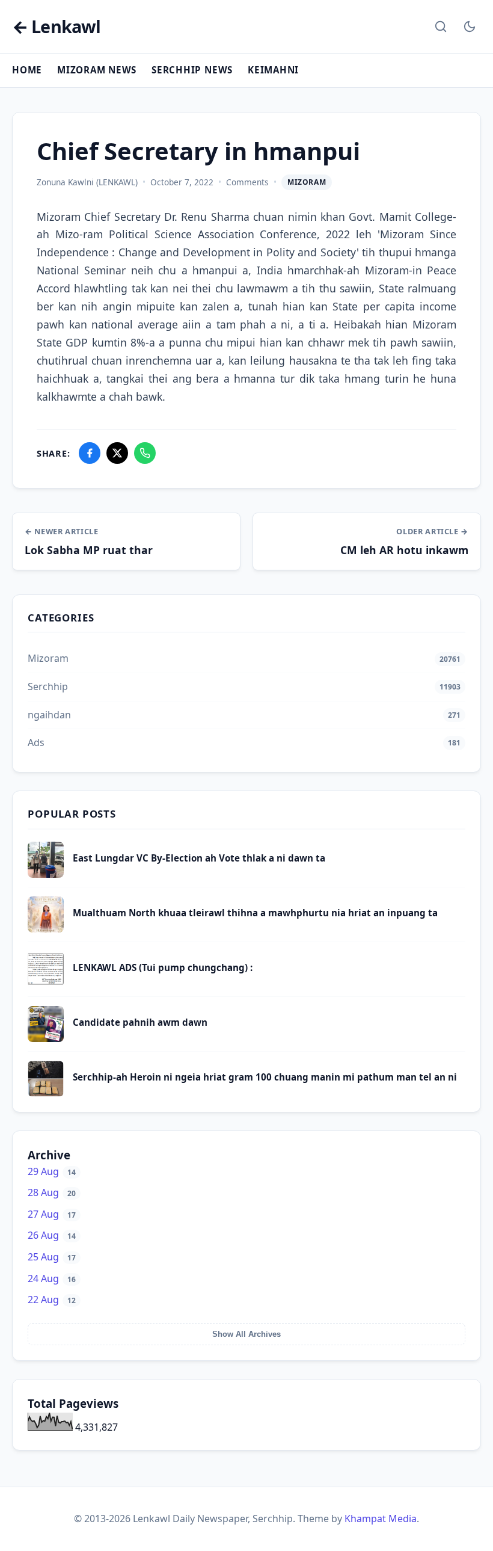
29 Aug (52, 1171)
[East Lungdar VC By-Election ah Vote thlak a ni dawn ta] (46, 874)
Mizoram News (96, 70)
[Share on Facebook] (89, 453)
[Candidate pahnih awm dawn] (46, 1038)
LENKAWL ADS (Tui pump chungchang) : (163, 967)
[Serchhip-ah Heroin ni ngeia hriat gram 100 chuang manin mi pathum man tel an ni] (46, 1093)
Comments (247, 182)
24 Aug (52, 1278)
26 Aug (52, 1235)
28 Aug (52, 1192)
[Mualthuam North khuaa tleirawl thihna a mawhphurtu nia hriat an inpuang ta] (46, 929)
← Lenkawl (56, 26)
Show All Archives (246, 1334)
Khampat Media (380, 1518)
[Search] (440, 26)
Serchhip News (192, 70)
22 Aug (52, 1299)
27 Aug (52, 1214)
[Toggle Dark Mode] (469, 26)
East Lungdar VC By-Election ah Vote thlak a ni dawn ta (199, 858)
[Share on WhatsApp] (145, 453)
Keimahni (273, 70)
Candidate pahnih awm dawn (140, 1022)
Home (27, 70)
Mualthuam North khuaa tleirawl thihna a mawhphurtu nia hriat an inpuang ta (255, 913)
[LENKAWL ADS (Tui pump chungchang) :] (46, 983)
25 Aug (52, 1256)
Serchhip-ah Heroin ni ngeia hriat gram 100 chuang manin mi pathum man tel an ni (265, 1077)
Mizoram (306, 182)
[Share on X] (117, 453)
